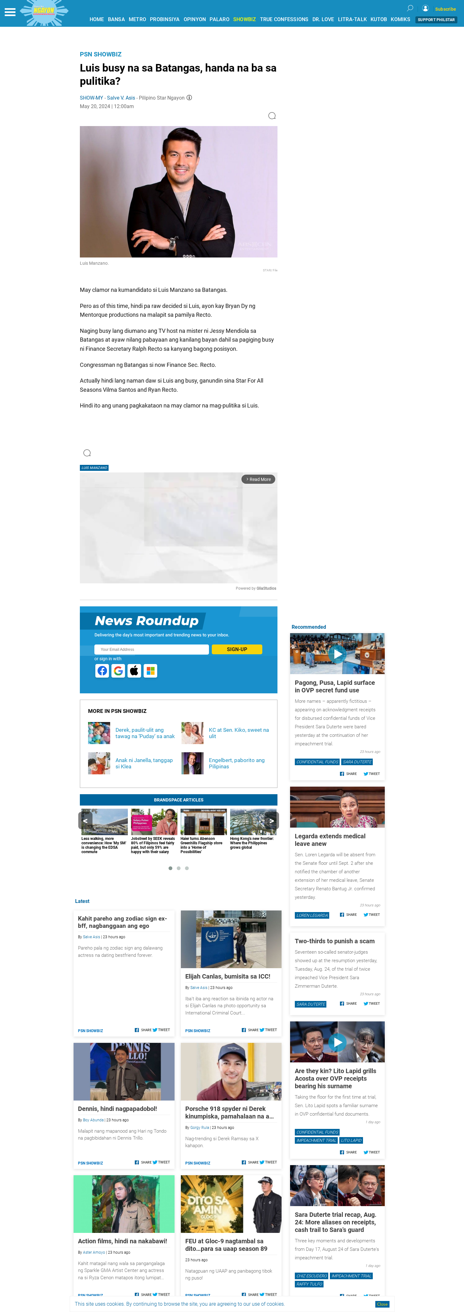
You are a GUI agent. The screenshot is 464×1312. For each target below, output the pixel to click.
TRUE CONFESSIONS (284, 19)
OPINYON (195, 19)
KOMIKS (400, 19)
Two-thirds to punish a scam (335, 941)
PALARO (219, 19)
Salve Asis (91, 937)
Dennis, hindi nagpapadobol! (117, 1109)
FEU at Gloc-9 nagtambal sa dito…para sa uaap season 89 (226, 1244)
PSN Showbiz (101, 54)
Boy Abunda (93, 1120)
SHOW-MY (91, 98)
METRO (137, 19)
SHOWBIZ (244, 19)
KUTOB (379, 19)
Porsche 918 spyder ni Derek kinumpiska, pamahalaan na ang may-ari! (230, 1112)
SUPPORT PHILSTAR (436, 20)
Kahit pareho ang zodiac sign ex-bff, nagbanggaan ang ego (122, 922)
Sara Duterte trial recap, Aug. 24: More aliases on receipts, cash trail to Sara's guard (336, 1222)
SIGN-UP (237, 649)
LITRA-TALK (352, 19)
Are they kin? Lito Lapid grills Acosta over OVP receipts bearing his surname (335, 1078)
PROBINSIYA (165, 19)
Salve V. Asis (121, 98)
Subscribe (445, 9)
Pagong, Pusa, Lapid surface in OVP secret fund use (335, 686)
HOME (97, 19)
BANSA (116, 19)
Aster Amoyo (94, 1252)
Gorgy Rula (199, 1127)
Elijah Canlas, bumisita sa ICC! (227, 976)
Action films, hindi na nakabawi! (122, 1241)
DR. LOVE (323, 19)
